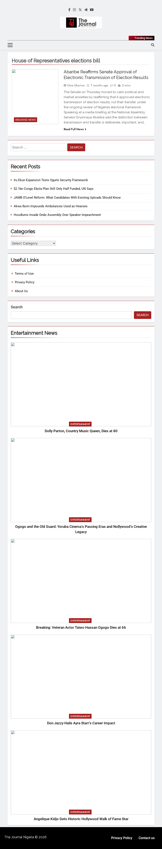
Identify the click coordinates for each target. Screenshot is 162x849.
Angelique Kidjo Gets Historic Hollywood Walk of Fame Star (81, 819)
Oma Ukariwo (76, 85)
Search (17, 307)
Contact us (147, 838)
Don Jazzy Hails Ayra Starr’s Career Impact (81, 723)
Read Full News (74, 129)
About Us (21, 291)
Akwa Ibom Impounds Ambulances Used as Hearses (51, 206)
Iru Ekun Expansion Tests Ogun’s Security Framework (51, 180)
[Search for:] (38, 147)
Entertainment (80, 424)
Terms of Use (24, 273)
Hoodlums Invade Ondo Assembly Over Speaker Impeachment (57, 215)
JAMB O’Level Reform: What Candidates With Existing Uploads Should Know (67, 197)
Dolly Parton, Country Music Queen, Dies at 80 (81, 431)
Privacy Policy (24, 282)
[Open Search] (152, 45)
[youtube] (92, 9)
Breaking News (25, 120)
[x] (80, 9)
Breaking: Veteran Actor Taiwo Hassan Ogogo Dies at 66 (81, 628)
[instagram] (74, 9)
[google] (86, 9)
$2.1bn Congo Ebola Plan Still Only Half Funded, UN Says (53, 189)
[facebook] (69, 9)
